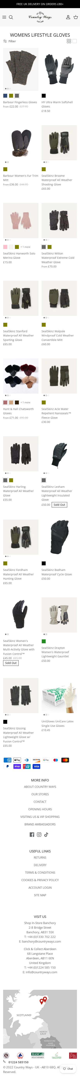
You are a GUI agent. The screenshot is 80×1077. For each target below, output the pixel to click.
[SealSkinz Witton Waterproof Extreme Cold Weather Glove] (59, 221)
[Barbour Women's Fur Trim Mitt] (20, 143)
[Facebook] (32, 834)
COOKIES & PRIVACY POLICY (40, 880)
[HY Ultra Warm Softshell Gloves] (59, 69)
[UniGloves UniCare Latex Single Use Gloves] (59, 696)
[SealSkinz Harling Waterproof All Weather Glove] (20, 454)
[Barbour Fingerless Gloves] (20, 69)
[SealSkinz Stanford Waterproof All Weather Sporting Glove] (20, 298)
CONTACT (40, 802)
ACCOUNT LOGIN (40, 887)
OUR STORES (40, 794)
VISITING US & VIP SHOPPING (40, 817)
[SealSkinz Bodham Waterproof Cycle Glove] (59, 537)
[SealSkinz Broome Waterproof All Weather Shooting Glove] (59, 143)
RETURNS (40, 857)
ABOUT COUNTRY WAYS (40, 787)
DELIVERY (40, 865)
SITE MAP (40, 895)
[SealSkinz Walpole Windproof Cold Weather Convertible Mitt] (59, 298)
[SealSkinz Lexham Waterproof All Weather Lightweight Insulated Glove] (59, 454)
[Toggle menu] (4, 17)
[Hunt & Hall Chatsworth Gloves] (20, 376)
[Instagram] (39, 834)
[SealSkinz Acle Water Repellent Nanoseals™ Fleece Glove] (59, 376)
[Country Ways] (40, 17)
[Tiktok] (46, 834)
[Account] (67, 17)
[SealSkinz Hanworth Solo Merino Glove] (20, 221)
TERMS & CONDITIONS (40, 872)
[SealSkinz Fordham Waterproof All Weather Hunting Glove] (20, 537)
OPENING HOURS (40, 809)
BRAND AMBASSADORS (40, 824)
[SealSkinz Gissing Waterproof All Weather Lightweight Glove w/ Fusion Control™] (20, 696)
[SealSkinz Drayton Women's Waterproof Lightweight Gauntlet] (59, 615)
